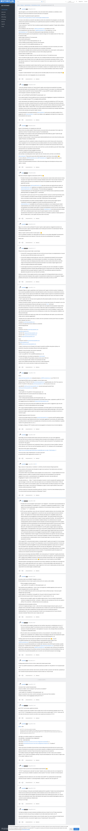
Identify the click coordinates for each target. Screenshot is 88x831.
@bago (20, 726)
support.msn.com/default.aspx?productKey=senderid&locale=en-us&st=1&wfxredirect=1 (37, 450)
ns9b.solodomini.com (24, 342)
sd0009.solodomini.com (40, 30)
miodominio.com (47, 209)
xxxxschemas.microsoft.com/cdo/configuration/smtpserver (35, 743)
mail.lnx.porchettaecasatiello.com (29, 344)
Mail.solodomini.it (22, 156)
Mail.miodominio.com (23, 32)
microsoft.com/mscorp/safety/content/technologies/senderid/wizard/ (34, 17)
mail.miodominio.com (25, 204)
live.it (48, 304)
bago (23, 84)
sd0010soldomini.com (41, 158)
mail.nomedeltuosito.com (36, 185)
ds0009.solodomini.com (23, 642)
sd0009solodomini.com (31, 158)
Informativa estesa (26, 829)
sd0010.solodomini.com (39, 28)
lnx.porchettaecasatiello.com (30, 334)
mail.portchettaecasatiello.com (41, 401)
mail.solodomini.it (40, 112)
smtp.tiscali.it (42, 356)
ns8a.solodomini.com (24, 331)
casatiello (24, 9)
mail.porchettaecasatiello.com (30, 333)
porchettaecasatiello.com (29, 322)
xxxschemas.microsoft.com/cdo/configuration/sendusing (35, 741)
